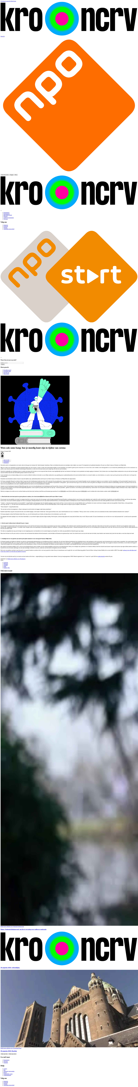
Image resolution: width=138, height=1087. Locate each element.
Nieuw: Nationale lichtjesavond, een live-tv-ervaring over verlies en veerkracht (23, 929)
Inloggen (11, 174)
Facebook (5, 562)
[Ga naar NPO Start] (69, 322)
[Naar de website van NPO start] (69, 173)
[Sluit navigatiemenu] (1, 210)
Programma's (6, 461)
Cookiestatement (7, 1075)
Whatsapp (5, 563)
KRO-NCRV (6, 460)
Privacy (5, 1072)
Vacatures (5, 1062)
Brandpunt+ (6, 462)
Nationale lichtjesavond (12, 926)
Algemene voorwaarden (8, 1071)
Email (4, 566)
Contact (5, 1068)
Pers (4, 1070)
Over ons (5, 1061)
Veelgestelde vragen (8, 1074)
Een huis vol (6, 372)
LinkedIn (5, 565)
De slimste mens (7, 371)
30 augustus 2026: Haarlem (9, 1051)
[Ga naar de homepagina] (69, 35)
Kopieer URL (6, 567)
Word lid (3, 36)
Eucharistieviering (11, 1048)
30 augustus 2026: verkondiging (10, 967)
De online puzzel (7, 370)
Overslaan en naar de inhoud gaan (8, 1)
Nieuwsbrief (6, 374)
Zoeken (2, 362)
